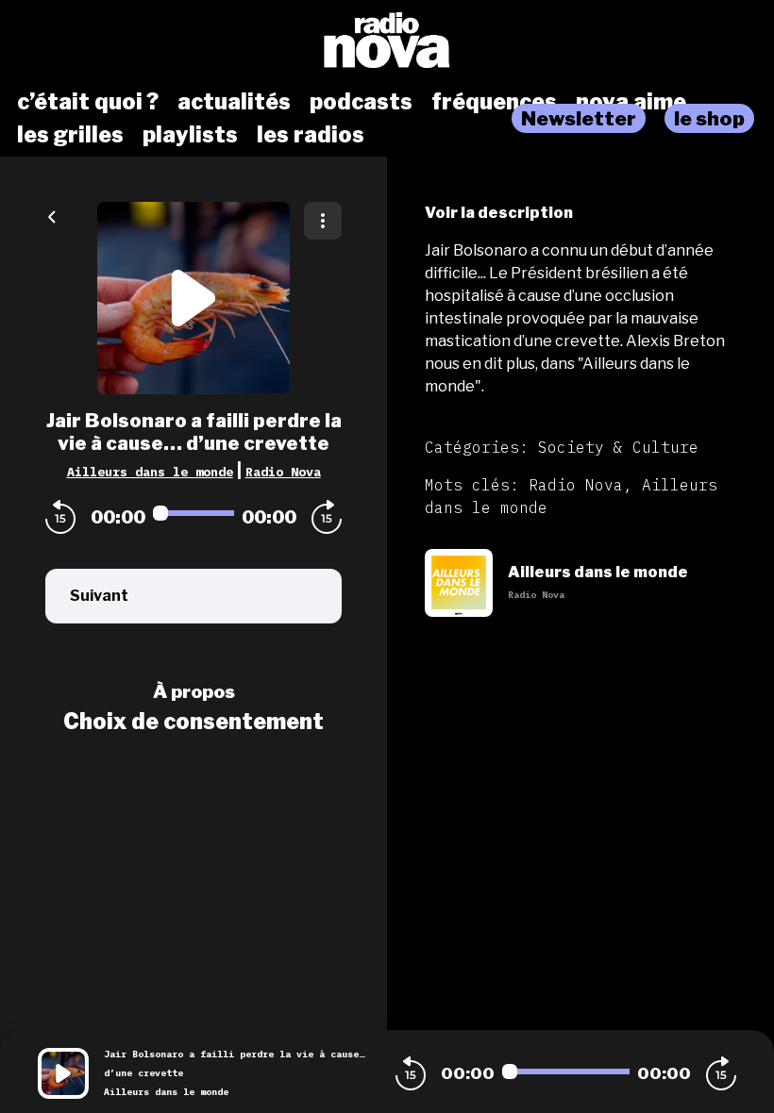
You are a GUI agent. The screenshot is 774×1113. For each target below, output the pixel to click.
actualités (234, 102)
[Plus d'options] (323, 221)
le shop (709, 118)
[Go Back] (52, 215)
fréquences (494, 102)
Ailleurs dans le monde (150, 471)
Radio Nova (283, 471)
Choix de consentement (193, 721)
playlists (190, 135)
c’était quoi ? (88, 102)
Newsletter (578, 118)
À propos (194, 691)
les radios (310, 135)
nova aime (631, 102)
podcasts (361, 102)
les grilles (70, 135)
